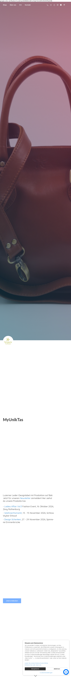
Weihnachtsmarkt (13, 513)
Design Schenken (12, 519)
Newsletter (25, 498)
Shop (5, 5)
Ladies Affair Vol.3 (13, 506)
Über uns (13, 5)
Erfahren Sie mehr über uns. (33, 665)
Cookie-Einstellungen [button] (46, 672)
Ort (20, 5)
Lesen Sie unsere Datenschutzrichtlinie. (36, 663)
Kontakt (28, 5)
